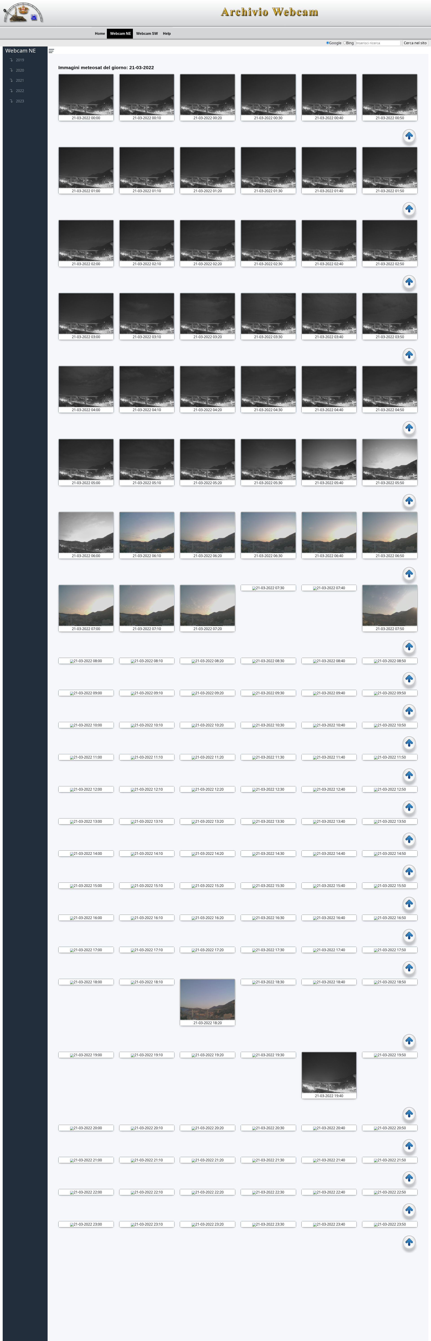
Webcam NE (121, 33)
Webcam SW (148, 33)
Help (168, 33)
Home (101, 33)
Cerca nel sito (415, 42)
